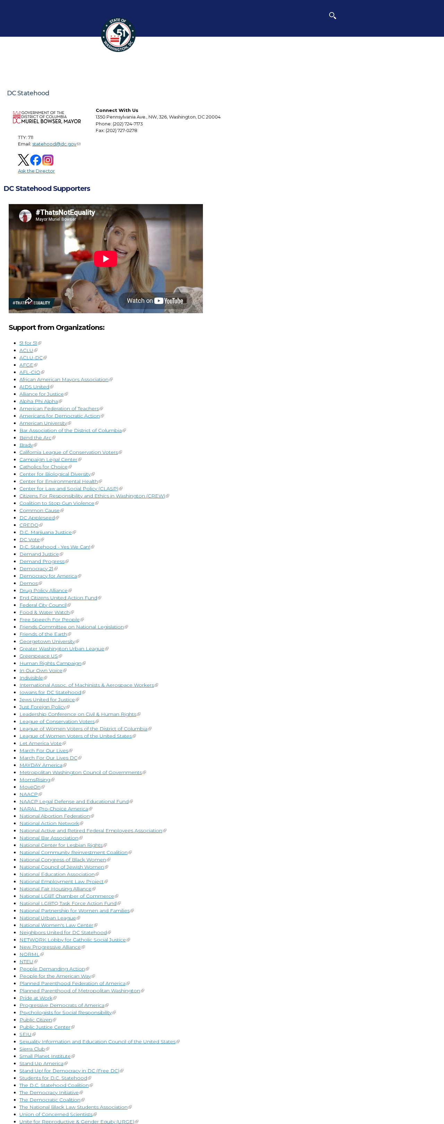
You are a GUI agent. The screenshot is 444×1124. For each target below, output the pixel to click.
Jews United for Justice (47, 699)
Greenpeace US (38, 656)
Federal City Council (43, 605)
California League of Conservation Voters (68, 452)
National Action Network (49, 823)
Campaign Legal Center (48, 459)
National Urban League (47, 918)
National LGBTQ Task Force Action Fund (68, 903)
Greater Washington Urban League (61, 649)
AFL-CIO (29, 372)
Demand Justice (39, 554)
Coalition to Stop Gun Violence (56, 503)
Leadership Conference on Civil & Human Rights (77, 714)
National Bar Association (48, 838)
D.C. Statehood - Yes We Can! (54, 547)
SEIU (25, 1034)
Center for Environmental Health (58, 481)
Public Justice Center (44, 1027)
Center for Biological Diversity (55, 474)
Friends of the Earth (43, 634)
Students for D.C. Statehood (53, 1078)
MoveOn (30, 787)
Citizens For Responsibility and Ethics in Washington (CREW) (92, 496)
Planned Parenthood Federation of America (72, 983)
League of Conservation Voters (57, 721)
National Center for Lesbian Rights (61, 845)
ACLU (26, 350)
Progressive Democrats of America (61, 1005)
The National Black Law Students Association (73, 1107)
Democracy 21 (36, 568)
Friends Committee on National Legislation (71, 627)
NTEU (26, 961)
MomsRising (34, 779)
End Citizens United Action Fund (58, 598)
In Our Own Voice (40, 670)
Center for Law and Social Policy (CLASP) (68, 488)
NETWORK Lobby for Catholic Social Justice (72, 940)
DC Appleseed (37, 518)
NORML (29, 954)
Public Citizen (35, 1020)
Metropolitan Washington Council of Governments (80, 772)
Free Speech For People (49, 619)
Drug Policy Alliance (43, 590)
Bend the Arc (35, 437)
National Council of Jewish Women (61, 867)
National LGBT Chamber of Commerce (66, 896)
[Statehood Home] (118, 50)
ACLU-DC (31, 357)
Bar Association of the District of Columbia (70, 430)
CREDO (29, 525)
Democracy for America (48, 576)
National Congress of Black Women (62, 860)
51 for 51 (28, 343)
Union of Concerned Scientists (56, 1114)
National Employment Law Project (61, 881)
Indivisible (31, 678)
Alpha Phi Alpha (38, 401)
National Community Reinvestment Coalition (73, 852)
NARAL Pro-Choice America (53, 809)
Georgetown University (47, 641)
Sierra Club (32, 1049)
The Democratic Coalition (49, 1100)
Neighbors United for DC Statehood (63, 932)
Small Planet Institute (45, 1056)
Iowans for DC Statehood (50, 692)
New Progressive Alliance (50, 947)
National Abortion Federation (54, 816)
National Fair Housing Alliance (55, 889)
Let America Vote (40, 743)
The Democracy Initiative (49, 1092)
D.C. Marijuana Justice (45, 532)
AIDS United (34, 387)
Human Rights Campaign (50, 663)
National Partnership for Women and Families (74, 910)
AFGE (26, 365)
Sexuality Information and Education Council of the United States (97, 1041)
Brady (26, 445)
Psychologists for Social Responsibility (65, 1012)
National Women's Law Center (56, 925)
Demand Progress (42, 561)
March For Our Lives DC (48, 758)
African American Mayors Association (64, 379)
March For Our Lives (43, 750)
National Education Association (57, 874)
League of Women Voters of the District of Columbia (83, 729)
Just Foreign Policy (42, 707)
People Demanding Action (52, 969)
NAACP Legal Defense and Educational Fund (74, 801)
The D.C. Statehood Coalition (54, 1085)
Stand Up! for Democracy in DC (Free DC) (69, 1071)
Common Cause (39, 510)
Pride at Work (35, 998)
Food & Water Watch (44, 612)
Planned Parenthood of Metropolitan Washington (79, 990)
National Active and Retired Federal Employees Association (90, 830)
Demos (28, 583)
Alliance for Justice (41, 394)
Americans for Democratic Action (59, 416)
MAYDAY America (40, 765)
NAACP (28, 794)
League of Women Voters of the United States (75, 736)
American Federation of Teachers (59, 408)
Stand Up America (41, 1063)
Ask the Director (36, 171)
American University (43, 423)
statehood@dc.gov (54, 144)
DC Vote (29, 539)
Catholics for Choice (43, 467)
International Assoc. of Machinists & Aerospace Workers (86, 685)
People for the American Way (55, 976)
